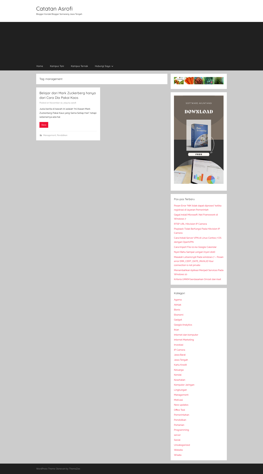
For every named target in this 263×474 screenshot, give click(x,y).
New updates (181, 404)
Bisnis (177, 309)
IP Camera (179, 349)
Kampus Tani (57, 66)
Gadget (178, 319)
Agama (178, 299)
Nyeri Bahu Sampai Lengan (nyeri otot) (194, 252)
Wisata (177, 455)
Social (177, 439)
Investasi (178, 344)
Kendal (177, 374)
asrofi (73, 103)
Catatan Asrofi (54, 8)
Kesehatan (179, 379)
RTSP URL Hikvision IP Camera (190, 223)
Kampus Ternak (79, 66)
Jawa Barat (180, 354)
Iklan (176, 329)
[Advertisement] (131, 41)
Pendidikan (62, 135)
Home (39, 66)
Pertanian (179, 425)
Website (178, 450)
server (177, 435)
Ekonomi (178, 314)
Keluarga (179, 369)
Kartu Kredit (180, 364)
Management (49, 135)
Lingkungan (180, 389)
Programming (181, 429)
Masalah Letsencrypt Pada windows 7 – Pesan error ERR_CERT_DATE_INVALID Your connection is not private (198, 261)
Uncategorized (182, 445)
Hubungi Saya (102, 66)
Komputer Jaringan (184, 384)
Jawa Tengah (181, 359)
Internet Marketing (184, 339)
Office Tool (179, 409)
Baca (44, 125)
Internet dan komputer (186, 334)
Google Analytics (183, 324)
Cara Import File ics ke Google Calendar (195, 247)
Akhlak (177, 304)
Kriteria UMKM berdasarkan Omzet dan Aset (197, 279)
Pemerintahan (181, 414)
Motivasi (178, 399)
